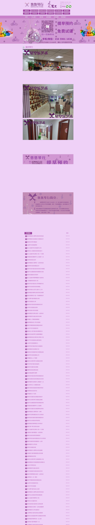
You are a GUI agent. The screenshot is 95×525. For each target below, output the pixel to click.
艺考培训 (66, 13)
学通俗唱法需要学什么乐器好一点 (35, 351)
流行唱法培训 (34, 10)
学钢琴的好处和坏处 (32, 485)
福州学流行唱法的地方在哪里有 (35, 440)
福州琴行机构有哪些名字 (33, 360)
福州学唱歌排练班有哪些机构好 (35, 419)
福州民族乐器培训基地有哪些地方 (35, 511)
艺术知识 (28, 327)
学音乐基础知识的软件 (32, 369)
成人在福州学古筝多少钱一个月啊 (35, 348)
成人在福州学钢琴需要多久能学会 (35, 372)
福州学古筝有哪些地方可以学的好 (35, 508)
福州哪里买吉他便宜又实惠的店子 (35, 333)
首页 (26, 17)
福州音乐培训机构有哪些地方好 (35, 398)
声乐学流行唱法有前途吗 (33, 458)
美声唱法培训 (50, 10)
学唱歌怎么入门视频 (32, 452)
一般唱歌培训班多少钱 (32, 375)
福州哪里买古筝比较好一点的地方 (35, 407)
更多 (67, 327)
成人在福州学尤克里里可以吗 (34, 342)
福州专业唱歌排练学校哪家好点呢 (35, 366)
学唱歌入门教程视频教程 (33, 413)
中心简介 (34, 17)
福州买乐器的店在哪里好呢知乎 (35, 491)
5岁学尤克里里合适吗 (32, 401)
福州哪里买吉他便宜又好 (33, 443)
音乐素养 (66, 10)
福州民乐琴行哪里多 (32, 336)
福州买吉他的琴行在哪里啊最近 (35, 428)
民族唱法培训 (42, 10)
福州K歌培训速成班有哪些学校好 (35, 482)
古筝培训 (42, 13)
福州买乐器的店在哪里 (32, 461)
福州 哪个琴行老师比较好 (33, 520)
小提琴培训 (50, 13)
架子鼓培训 (58, 10)
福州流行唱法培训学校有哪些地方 (35, 470)
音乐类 (41, 17)
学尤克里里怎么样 (31, 395)
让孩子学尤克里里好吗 (32, 422)
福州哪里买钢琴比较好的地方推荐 (35, 386)
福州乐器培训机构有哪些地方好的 (35, 473)
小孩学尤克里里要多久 (32, 437)
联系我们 (63, 17)
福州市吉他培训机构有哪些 (33, 380)
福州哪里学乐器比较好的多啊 (34, 410)
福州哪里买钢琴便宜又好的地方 (35, 517)
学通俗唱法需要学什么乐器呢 (34, 500)
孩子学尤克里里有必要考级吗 (34, 434)
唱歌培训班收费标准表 (32, 464)
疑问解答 (48, 17)
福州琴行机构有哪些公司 (33, 449)
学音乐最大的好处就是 (32, 404)
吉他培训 (34, 13)
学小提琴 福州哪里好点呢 (33, 392)
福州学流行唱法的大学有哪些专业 (35, 378)
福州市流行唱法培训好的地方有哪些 (36, 363)
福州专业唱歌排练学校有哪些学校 (35, 497)
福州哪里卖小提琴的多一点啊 (34, 505)
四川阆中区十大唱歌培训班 (33, 479)
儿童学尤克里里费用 (32, 339)
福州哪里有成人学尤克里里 (33, 416)
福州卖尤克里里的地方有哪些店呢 (35, 446)
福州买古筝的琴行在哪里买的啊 (35, 455)
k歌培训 (27, 10)
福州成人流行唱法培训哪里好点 (35, 425)
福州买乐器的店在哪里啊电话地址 (35, 503)
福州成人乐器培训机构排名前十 (35, 345)
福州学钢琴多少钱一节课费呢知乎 (35, 389)
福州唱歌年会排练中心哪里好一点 (35, 476)
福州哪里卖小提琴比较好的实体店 (35, 330)
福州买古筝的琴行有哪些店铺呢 (35, 494)
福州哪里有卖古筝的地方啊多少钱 (35, 431)
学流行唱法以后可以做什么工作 (35, 383)
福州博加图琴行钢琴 (32, 467)
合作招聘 (56, 17)
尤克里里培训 (58, 13)
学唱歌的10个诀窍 (31, 488)
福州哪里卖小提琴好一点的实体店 (35, 357)
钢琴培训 (26, 13)
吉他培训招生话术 (31, 354)
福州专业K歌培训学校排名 (33, 514)
